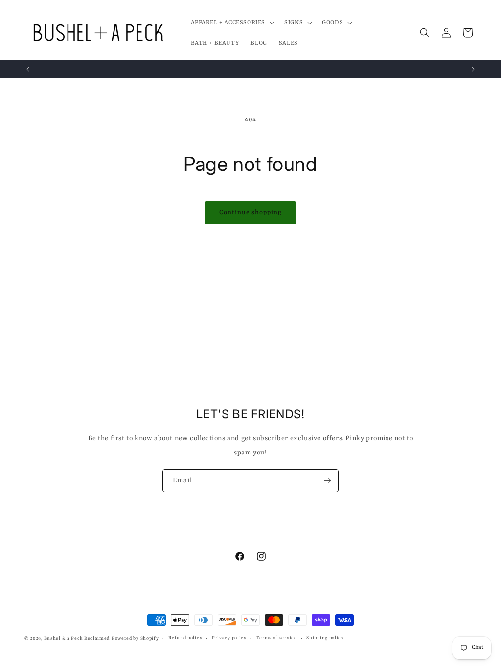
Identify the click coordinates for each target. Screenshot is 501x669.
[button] (232, 22)
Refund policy (185, 638)
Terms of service (276, 638)
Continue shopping (250, 212)
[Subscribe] (327, 480)
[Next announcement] (473, 69)
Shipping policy (325, 638)
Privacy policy (229, 638)
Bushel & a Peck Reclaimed (77, 638)
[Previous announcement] (28, 69)
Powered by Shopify (135, 638)
